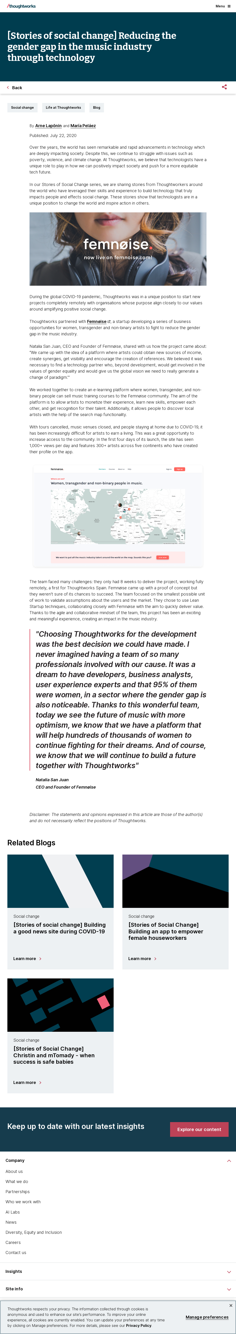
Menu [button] (220, 6)
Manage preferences (207, 1317)
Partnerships (18, 1191)
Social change (22, 107)
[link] (199, 1129)
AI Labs (13, 1212)
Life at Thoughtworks (63, 107)
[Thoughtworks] (21, 6)
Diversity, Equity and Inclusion (34, 1232)
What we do (17, 1181)
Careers (13, 1242)
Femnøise (96, 321)
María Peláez (83, 125)
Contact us (16, 1252)
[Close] (231, 1305)
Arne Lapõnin (48, 125)
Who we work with (23, 1201)
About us (14, 1171)
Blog (96, 107)
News (11, 1222)
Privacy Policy (138, 1325)
